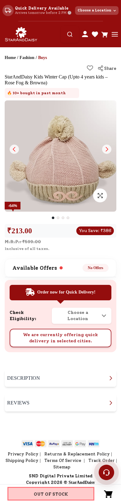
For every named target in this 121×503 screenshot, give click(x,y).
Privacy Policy (23, 454)
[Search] (70, 34)
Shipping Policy (22, 460)
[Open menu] (115, 34)
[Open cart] (105, 34)
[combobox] (70, 34)
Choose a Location (94, 10)
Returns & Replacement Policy (77, 454)
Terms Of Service (63, 460)
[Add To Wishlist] (90, 68)
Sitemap (61, 467)
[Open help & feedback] (106, 472)
